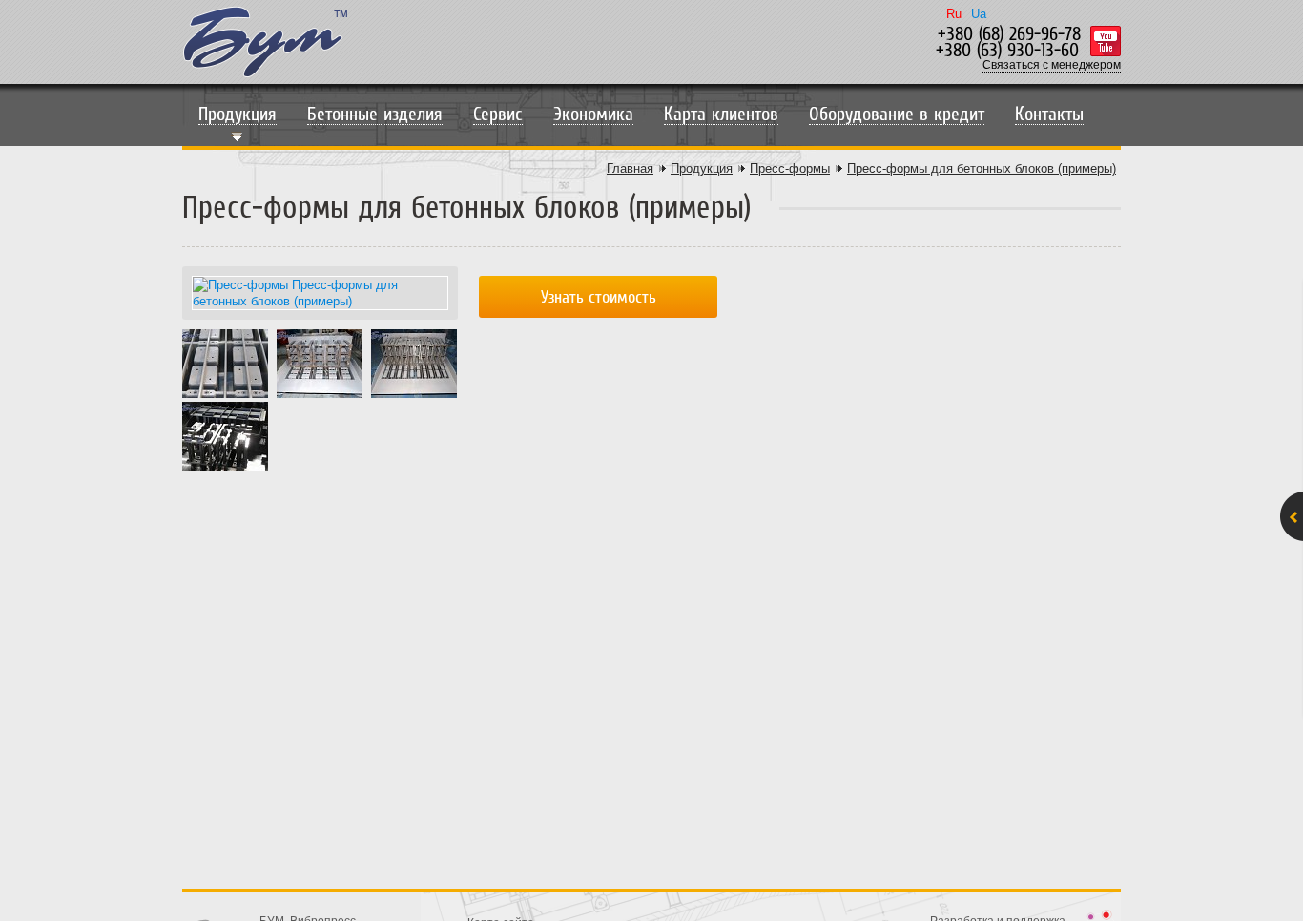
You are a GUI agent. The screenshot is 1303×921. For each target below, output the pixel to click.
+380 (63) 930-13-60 (1007, 50)
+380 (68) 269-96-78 (1009, 34)
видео (1105, 41)
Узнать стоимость (598, 296)
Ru (954, 14)
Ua (978, 14)
